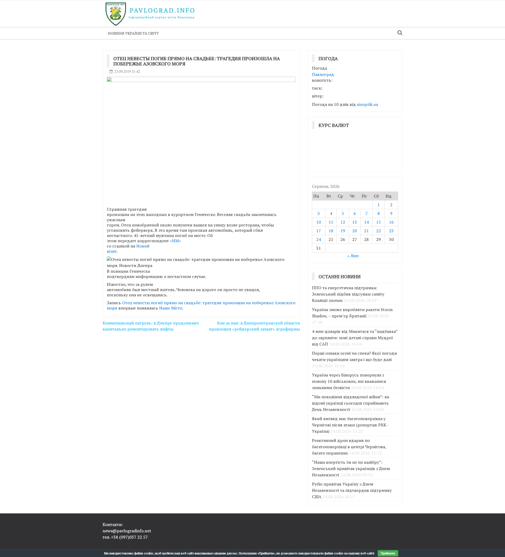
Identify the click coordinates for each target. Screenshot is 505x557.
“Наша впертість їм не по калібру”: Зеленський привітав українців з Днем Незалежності (351, 468)
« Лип (352, 256)
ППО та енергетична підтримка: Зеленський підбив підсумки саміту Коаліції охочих (348, 294)
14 (366, 222)
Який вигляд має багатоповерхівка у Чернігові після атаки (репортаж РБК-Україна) (350, 425)
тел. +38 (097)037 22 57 (125, 537)
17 (318, 231)
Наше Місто (170, 308)
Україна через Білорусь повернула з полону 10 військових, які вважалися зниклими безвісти (349, 381)
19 (342, 231)
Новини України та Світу (133, 33)
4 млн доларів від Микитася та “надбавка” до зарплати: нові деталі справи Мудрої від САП (354, 337)
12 (342, 222)
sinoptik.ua (367, 104)
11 (331, 222)
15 (378, 222)
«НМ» (175, 241)
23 (391, 231)
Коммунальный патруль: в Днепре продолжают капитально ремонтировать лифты (151, 326)
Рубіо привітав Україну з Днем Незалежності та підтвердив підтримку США (352, 490)
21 (366, 231)
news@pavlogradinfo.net (127, 531)
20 (354, 231)
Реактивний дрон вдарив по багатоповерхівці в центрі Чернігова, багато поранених (349, 446)
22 (378, 231)
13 (354, 222)
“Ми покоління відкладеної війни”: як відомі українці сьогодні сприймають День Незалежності (350, 403)
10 (318, 222)
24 (318, 239)
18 (331, 231)
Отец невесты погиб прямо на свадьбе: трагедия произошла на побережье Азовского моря (201, 305)
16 (391, 222)
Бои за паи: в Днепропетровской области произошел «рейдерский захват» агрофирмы (254, 326)
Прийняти (388, 553)
